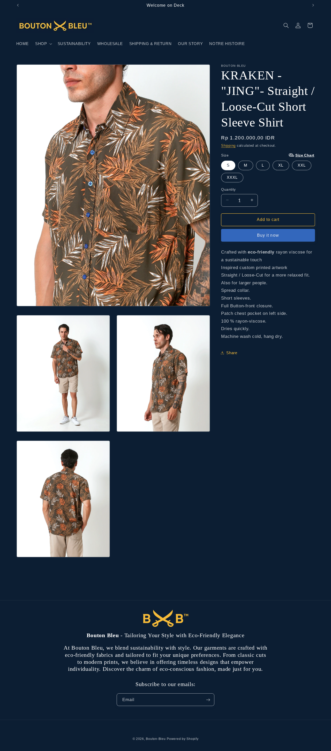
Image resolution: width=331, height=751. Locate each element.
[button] (43, 43)
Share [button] (231, 353)
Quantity (228, 189)
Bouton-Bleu (156, 738)
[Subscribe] (208, 700)
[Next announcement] (313, 5)
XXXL (232, 177)
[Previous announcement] (18, 5)
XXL (302, 165)
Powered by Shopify (182, 738)
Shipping (228, 145)
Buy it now (268, 235)
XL (280, 165)
